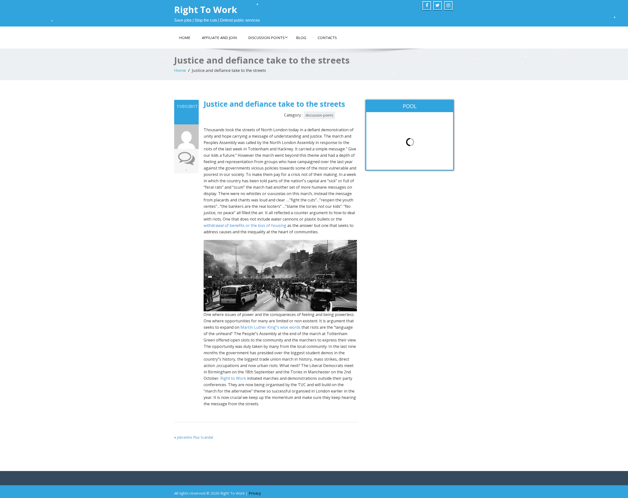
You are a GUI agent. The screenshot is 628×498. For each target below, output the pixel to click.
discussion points (319, 115)
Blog (301, 37)
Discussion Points (266, 37)
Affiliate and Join (219, 37)
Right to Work (233, 378)
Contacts (327, 37)
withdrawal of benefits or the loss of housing (245, 225)
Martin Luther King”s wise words (270, 327)
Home (184, 37)
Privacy (255, 493)
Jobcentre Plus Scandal (195, 437)
